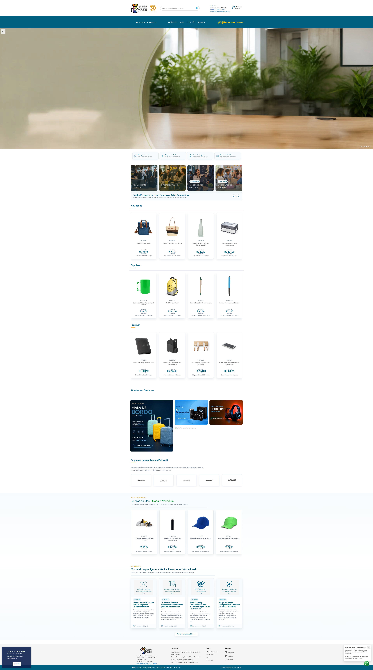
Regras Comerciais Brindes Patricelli (182, 660)
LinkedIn (230, 656)
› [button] (370, 88)
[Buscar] (197, 8)
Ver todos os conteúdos (185, 634)
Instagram (230, 653)
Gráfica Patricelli (161, 667)
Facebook (230, 659)
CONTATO (201, 22)
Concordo (17, 664)
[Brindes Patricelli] (152, 650)
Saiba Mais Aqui (12, 658)
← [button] (233, 196)
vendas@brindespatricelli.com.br (220, 12)
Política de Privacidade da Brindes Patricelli (184, 662)
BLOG (182, 22)
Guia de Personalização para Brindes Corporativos (186, 657)
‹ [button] (129, 480)
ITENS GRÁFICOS (212, 652)
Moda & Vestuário (163, 501)
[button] (361, 146)
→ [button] (238, 196)
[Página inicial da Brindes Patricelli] (149, 8)
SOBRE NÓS (191, 22)
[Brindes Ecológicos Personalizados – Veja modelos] (186, 88)
